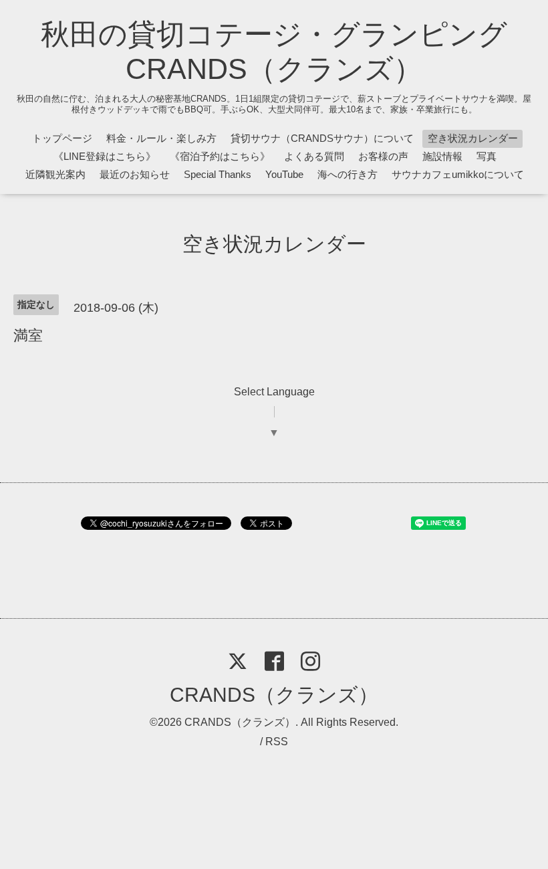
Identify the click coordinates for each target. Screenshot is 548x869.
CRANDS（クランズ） (274, 695)
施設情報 (442, 156)
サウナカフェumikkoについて (458, 174)
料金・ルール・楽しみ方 (161, 138)
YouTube (284, 174)
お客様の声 (383, 156)
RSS (276, 741)
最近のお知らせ (135, 174)
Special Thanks (217, 174)
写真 (486, 156)
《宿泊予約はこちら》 (220, 156)
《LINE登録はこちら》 (104, 156)
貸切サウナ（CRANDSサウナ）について (322, 138)
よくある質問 (314, 156)
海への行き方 (347, 174)
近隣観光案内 (55, 174)
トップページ (62, 138)
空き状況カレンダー (473, 138)
